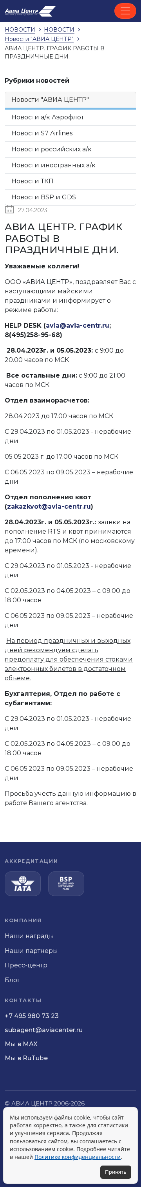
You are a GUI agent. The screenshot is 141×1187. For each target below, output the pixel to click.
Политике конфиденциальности (77, 1156)
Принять (116, 1171)
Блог (12, 980)
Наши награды (29, 936)
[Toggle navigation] (125, 11)
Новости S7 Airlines (41, 133)
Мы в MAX (21, 1044)
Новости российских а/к (51, 149)
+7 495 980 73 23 (32, 1016)
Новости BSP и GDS (43, 197)
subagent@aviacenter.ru (44, 1030)
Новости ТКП (32, 181)
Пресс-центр (26, 965)
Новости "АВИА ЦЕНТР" (50, 99)
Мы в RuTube (26, 1058)
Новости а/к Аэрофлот (47, 117)
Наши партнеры (31, 951)
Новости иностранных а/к (53, 165)
